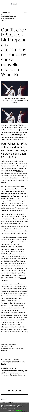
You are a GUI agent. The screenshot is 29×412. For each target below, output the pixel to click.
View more (17, 408)
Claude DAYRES (7, 346)
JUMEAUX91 (6, 13)
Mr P (13, 205)
